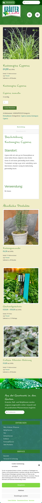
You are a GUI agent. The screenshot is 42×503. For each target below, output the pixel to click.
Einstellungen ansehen (21, 496)
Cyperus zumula (26, 116)
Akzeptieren (21, 485)
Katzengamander (12, 248)
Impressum (31, 500)
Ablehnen (21, 490)
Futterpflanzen (7, 116)
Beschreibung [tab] (21, 127)
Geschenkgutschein (12, 306)
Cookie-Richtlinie (12, 500)
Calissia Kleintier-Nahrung (17, 360)
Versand (7, 76)
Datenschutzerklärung (22, 500)
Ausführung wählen (21, 300)
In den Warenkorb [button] (21, 242)
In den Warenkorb (10, 108)
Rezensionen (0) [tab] (21, 131)
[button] (39, 465)
